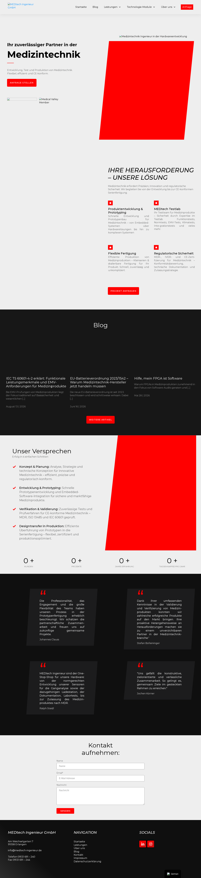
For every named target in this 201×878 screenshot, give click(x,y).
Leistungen (80, 845)
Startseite (79, 841)
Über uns (79, 848)
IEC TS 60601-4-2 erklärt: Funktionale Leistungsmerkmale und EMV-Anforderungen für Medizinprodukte (36, 373)
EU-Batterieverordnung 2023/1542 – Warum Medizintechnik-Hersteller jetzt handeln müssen (100, 373)
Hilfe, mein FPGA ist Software (164, 373)
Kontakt (78, 854)
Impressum (80, 858)
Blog (76, 851)
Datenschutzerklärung (87, 861)
